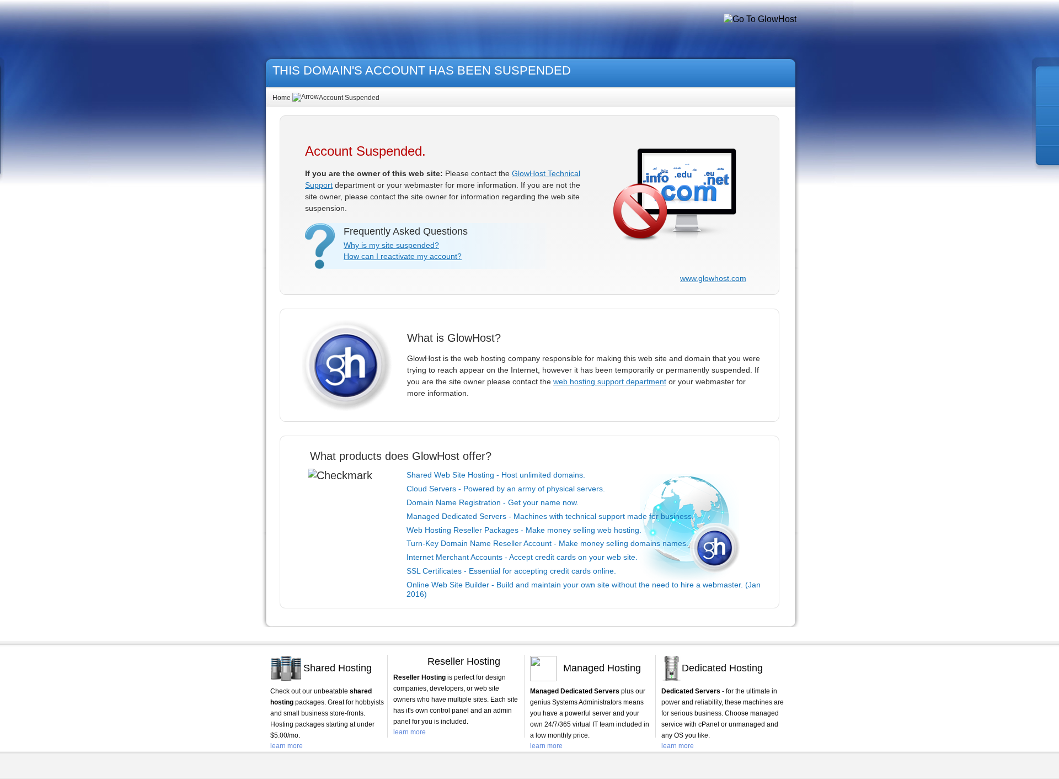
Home (281, 98)
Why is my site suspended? (391, 245)
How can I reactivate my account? (403, 256)
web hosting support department (609, 381)
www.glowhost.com (713, 278)
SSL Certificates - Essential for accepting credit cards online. (511, 570)
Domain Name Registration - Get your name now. (493, 502)
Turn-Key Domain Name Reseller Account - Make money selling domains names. (547, 543)
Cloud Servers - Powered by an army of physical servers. (506, 488)
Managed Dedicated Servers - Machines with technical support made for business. (550, 516)
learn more (286, 746)
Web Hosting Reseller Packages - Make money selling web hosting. (524, 530)
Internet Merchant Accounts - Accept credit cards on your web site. (522, 557)
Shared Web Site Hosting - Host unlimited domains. (496, 474)
